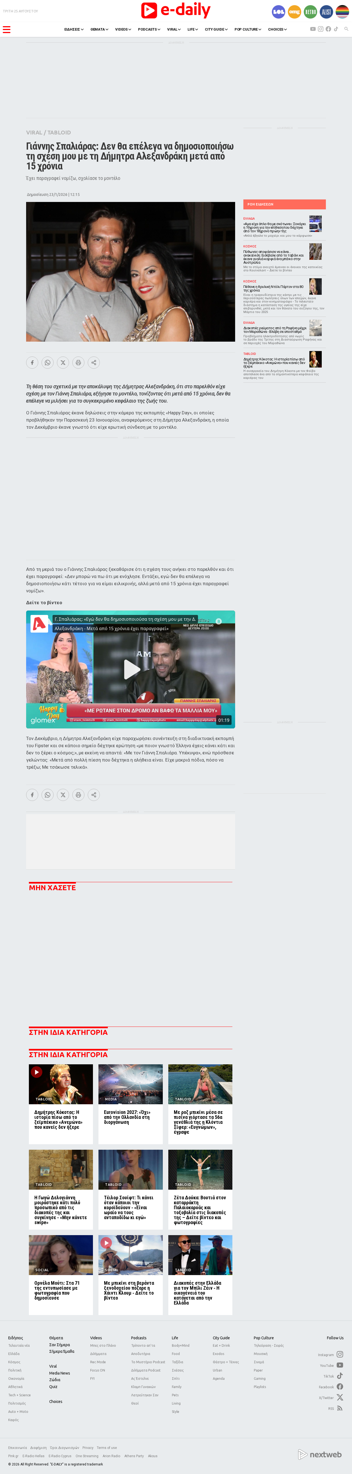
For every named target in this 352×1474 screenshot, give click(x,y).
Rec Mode (98, 1362)
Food (176, 1354)
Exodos (218, 1354)
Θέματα (56, 1338)
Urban (217, 1370)
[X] (63, 363)
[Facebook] (32, 363)
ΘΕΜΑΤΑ (97, 29)
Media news (59, 1373)
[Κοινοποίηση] (94, 363)
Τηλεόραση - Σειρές (269, 1345)
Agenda (219, 1378)
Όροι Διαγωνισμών (64, 1448)
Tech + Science (19, 1395)
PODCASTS (147, 29)
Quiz (53, 1386)
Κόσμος (14, 1362)
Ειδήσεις (15, 1338)
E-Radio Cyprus (60, 1456)
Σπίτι (176, 1378)
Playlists (260, 1387)
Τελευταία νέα (19, 1345)
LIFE (191, 29)
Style (175, 1411)
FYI (92, 1378)
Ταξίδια (177, 1362)
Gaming (260, 1378)
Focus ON (97, 1370)
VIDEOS (121, 29)
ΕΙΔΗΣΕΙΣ (72, 29)
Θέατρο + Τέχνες (226, 1362)
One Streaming (87, 1456)
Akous (153, 1456)
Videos (96, 1338)
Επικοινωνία (17, 1448)
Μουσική (261, 1354)
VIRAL (172, 29)
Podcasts (139, 1338)
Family (177, 1387)
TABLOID (59, 132)
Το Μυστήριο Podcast (148, 1362)
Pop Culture (264, 1338)
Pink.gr (13, 1456)
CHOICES (275, 29)
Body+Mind (180, 1345)
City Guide (221, 1338)
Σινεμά (259, 1362)
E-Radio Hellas (34, 1456)
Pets (175, 1395)
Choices (55, 1401)
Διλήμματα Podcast (146, 1370)
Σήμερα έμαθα (61, 1351)
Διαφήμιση (38, 1448)
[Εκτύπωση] (78, 363)
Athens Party (134, 1456)
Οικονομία (16, 1378)
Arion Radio (112, 1456)
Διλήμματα (98, 1354)
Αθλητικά (15, 1387)
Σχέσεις (178, 1370)
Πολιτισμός (17, 1403)
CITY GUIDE (214, 29)
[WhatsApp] (48, 363)
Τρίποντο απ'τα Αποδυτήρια (143, 1350)
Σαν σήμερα (59, 1345)
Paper (258, 1370)
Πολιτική (14, 1370)
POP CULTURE (246, 29)
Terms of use (107, 1448)
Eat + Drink (221, 1345)
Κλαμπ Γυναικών (143, 1387)
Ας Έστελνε (140, 1378)
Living (176, 1403)
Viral (53, 1366)
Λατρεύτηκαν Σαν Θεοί (144, 1399)
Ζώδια (54, 1380)
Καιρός (13, 1420)
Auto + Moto (18, 1411)
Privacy (88, 1448)
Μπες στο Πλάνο (103, 1345)
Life (175, 1338)
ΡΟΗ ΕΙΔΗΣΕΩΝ (260, 204)
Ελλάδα (14, 1354)
